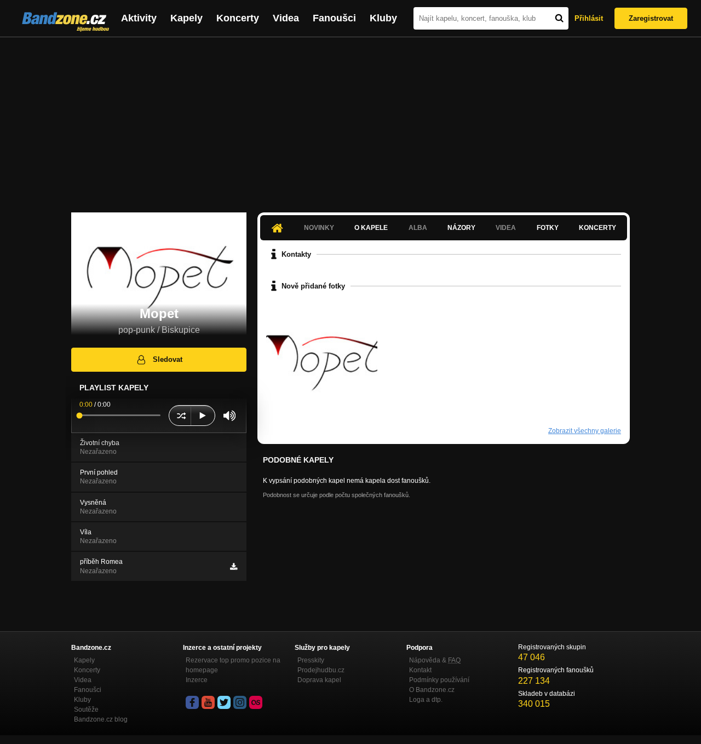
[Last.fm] (255, 702)
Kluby (383, 18)
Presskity (310, 660)
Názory (461, 228)
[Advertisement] (350, 119)
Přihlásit (588, 18)
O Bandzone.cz (432, 690)
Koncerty (237, 18)
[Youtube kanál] (208, 702)
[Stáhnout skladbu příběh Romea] (233, 566)
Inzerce (197, 680)
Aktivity (139, 18)
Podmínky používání (439, 680)
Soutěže (86, 709)
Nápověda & (435, 660)
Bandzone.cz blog (101, 719)
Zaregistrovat (651, 18)
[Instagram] (239, 702)
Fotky (548, 228)
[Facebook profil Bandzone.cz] (192, 702)
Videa (286, 18)
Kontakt (420, 670)
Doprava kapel (319, 680)
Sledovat (167, 359)
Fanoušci (334, 18)
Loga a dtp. (426, 699)
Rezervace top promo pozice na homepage (233, 665)
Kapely (186, 18)
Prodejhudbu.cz (320, 670)
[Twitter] (224, 702)
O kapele (371, 228)
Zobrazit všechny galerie (584, 431)
